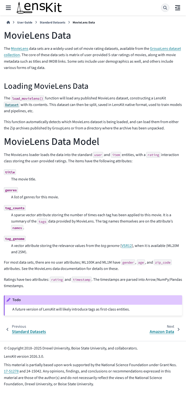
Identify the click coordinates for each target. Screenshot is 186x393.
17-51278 (11, 371)
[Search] (165, 8)
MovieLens (19, 48)
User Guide (24, 22)
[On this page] (177, 8)
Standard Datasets (52, 22)
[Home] (8, 22)
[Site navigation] (8, 8)
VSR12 (127, 245)
